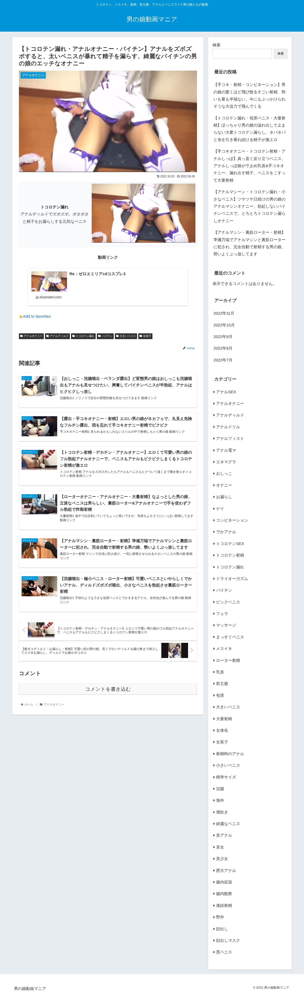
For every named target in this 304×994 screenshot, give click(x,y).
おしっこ (224, 473)
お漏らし (224, 497)
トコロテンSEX (230, 543)
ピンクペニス (228, 602)
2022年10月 (224, 325)
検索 (217, 45)
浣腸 (220, 789)
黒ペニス (224, 952)
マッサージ (226, 625)
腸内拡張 (224, 882)
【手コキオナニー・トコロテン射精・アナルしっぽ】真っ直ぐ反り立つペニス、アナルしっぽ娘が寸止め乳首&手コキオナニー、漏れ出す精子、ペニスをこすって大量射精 (249, 165)
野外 (220, 917)
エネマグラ (226, 462)
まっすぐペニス (230, 637)
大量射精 (224, 718)
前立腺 (222, 683)
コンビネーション (232, 520)
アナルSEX (226, 391)
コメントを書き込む (108, 689)
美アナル (224, 835)
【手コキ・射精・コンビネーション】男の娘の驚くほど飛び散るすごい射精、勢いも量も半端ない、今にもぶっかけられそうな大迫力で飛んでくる (249, 95)
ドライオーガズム (232, 578)
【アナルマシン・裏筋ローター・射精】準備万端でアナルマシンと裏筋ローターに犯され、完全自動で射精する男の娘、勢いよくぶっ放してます (249, 243)
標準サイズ (226, 777)
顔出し (222, 928)
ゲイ (220, 508)
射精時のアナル (230, 753)
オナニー (224, 485)
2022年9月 (223, 336)
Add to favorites (37, 316)
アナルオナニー (33, 336)
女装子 (147, 336)
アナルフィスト (230, 438)
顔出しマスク (228, 940)
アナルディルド (59, 336)
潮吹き (222, 812)
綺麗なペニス (228, 824)
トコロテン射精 (230, 555)
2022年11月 (223, 313)
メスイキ (224, 648)
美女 (220, 847)
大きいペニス (128, 336)
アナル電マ (226, 450)
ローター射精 (228, 660)
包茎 (220, 695)
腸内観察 (224, 894)
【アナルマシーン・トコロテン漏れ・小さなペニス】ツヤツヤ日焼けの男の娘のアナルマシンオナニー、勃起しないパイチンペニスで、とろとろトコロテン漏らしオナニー (249, 206)
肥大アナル (226, 870)
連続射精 (224, 905)
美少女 (222, 859)
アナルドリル (228, 426)
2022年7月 (223, 360)
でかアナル (226, 532)
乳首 (220, 672)
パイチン (107, 336)
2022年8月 (223, 348)
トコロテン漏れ (85, 336)
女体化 (222, 730)
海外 (220, 800)
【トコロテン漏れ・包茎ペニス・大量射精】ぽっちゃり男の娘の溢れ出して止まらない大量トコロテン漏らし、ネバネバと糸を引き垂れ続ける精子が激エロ (249, 129)
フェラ (222, 613)
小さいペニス (228, 765)
